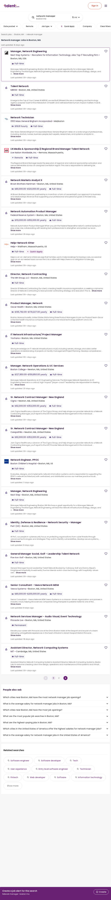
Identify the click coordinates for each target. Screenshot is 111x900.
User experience (19, 769)
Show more (18, 74)
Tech (75, 760)
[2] (65, 678)
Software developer (51, 760)
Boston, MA (19, 34)
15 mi (74, 17)
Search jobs (6, 34)
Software (61, 777)
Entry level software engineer (53, 769)
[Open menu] (106, 6)
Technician (85, 769)
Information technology (90, 777)
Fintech (14, 777)
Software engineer (20, 760)
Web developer (37, 777)
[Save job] (105, 51)
